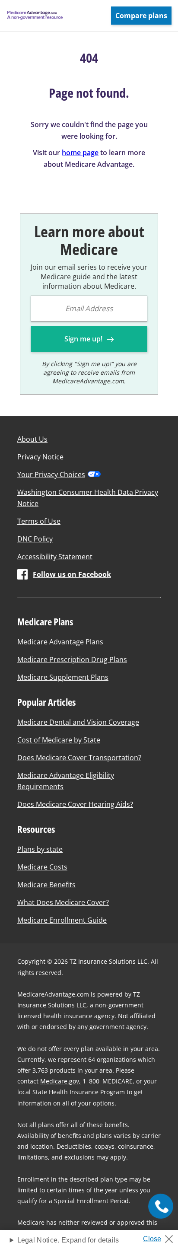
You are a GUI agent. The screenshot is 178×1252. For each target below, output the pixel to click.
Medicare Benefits (46, 884)
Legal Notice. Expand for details (68, 1240)
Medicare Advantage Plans (60, 642)
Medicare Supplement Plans (62, 677)
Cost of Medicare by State (58, 740)
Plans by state (40, 849)
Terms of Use (38, 521)
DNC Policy (35, 539)
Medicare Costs (42, 867)
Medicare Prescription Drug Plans (72, 659)
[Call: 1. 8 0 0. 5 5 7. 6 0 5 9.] (160, 1206)
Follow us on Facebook (72, 574)
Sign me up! (84, 339)
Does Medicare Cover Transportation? (79, 757)
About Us (32, 439)
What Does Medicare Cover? (63, 902)
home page (80, 152)
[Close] (161, 1236)
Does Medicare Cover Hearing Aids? (75, 804)
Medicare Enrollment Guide (62, 920)
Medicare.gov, (60, 1081)
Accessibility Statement (54, 556)
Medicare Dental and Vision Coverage (78, 722)
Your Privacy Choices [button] (51, 474)
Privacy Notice (40, 457)
